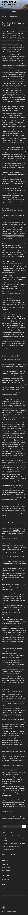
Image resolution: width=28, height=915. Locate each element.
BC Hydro (20, 806)
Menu (14, 11)
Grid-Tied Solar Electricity (10, 356)
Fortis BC (4, 808)
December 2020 (6, 867)
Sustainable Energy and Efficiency (13, 691)
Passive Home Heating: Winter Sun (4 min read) (13, 843)
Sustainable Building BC (9, 3)
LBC (13, 298)
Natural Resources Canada (8, 815)
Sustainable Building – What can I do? (11, 846)
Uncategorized (5, 879)
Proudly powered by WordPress (9, 911)
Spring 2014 (16, 530)
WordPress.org (6, 897)
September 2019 (6, 870)
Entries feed (5, 891)
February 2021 (5, 864)
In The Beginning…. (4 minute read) (10, 835)
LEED (6, 298)
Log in (3, 888)
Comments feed (6, 894)
